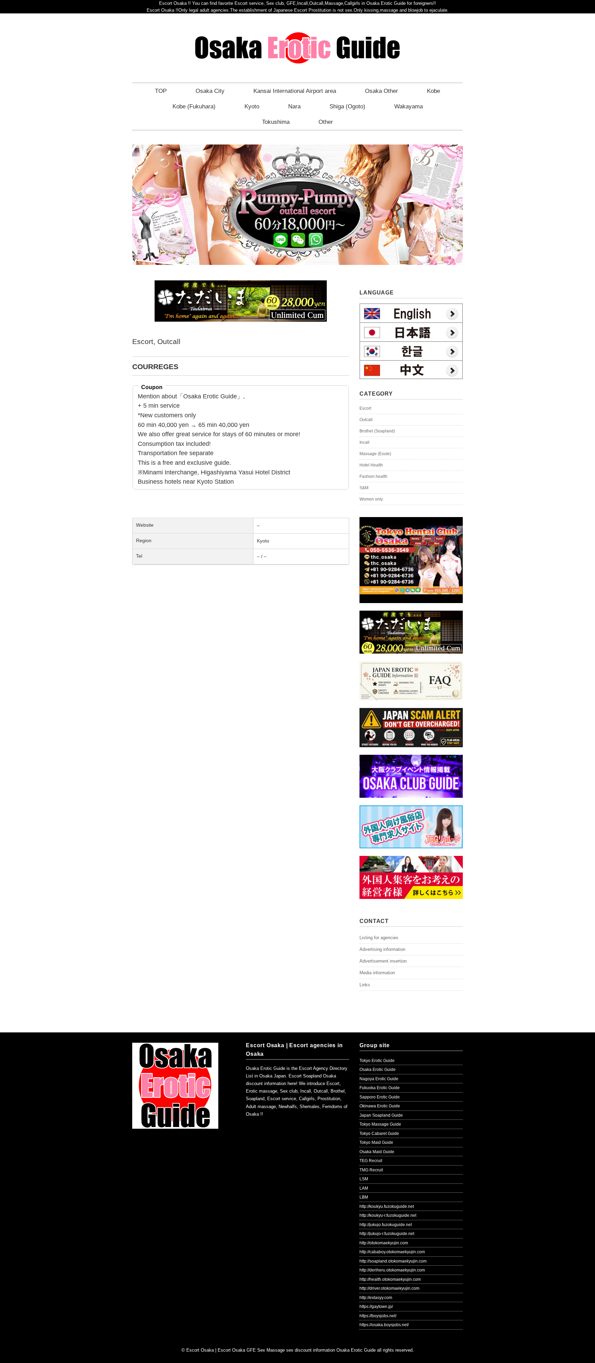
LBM (363, 1197)
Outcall (168, 341)
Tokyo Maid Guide (376, 1142)
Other (326, 122)
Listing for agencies (378, 937)
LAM (363, 1188)
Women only (371, 499)
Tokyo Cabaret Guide (379, 1133)
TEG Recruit (370, 1160)
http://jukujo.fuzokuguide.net (385, 1224)
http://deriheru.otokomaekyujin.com (392, 1270)
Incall (364, 442)
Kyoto (251, 106)
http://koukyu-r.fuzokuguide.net (387, 1215)
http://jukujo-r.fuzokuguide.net (386, 1233)
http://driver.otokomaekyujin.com (389, 1288)
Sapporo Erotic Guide (379, 1097)
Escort (142, 341)
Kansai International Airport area (294, 91)
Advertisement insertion (383, 961)
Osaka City (210, 91)
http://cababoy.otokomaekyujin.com (392, 1251)
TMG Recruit (371, 1170)
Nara (294, 106)
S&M (363, 487)
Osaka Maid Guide (376, 1151)
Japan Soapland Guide (381, 1115)
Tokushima (276, 122)
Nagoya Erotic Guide (378, 1078)
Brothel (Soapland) (377, 431)
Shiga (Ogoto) (347, 106)
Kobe (433, 91)
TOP (161, 91)
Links (364, 984)
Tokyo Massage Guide (380, 1124)
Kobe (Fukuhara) (194, 106)
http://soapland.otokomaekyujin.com (393, 1261)
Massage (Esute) (375, 453)
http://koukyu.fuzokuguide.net (386, 1206)
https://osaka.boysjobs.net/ (384, 1324)
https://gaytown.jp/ (376, 1306)
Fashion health (373, 476)
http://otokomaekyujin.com (383, 1243)
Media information (377, 972)
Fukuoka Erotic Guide (379, 1087)
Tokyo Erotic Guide (377, 1060)
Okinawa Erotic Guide (379, 1106)
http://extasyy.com (375, 1297)
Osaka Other (381, 91)
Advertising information (382, 949)
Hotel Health (371, 465)
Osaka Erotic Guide (377, 1069)
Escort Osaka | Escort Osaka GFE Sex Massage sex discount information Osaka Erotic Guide (281, 1350)
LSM (363, 1179)
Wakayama (408, 106)
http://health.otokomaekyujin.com (390, 1279)
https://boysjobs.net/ (377, 1315)
